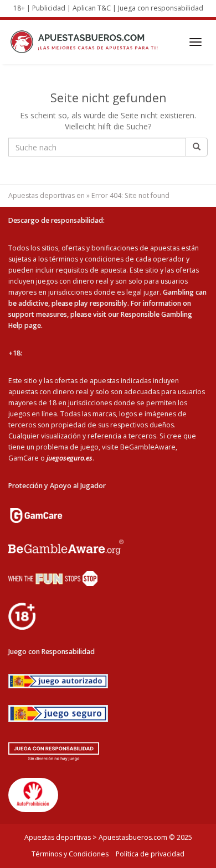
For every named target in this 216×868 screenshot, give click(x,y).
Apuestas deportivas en (46, 195)
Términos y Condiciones (70, 854)
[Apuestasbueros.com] (87, 42)
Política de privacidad (150, 854)
